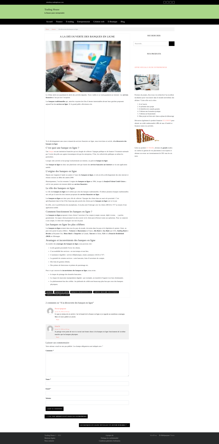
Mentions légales (49, 438)
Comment (50, 351)
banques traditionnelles (81, 292)
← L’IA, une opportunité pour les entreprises (66, 416)
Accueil (49, 21)
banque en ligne (61, 292)
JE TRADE (150, 148)
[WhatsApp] (173, 2)
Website (48, 398)
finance (54, 29)
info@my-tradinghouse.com (55, 2)
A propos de (109, 435)
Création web (98, 21)
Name (48, 379)
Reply (57, 319)
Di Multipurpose (164, 435)
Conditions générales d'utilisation (109, 441)
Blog (123, 21)
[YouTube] (170, 2)
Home (47, 29)
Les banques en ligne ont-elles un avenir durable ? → (104, 425)
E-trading (70, 21)
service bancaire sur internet (106, 292)
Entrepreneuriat (83, 21)
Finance (59, 21)
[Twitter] (168, 2)
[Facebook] (165, 2)
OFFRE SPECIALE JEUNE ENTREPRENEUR (151, 67)
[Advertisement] (87, 123)
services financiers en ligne (58, 295)
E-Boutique (112, 21)
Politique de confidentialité (109, 438)
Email (48, 389)
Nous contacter (49, 441)
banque (51, 151)
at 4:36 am (62, 329)
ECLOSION (167, 120)
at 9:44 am (62, 311)
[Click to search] (172, 43)
